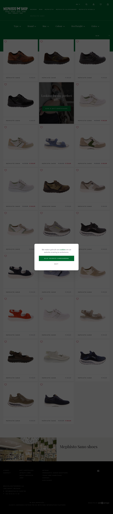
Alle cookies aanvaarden (56, 258)
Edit (56, 264)
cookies (63, 249)
